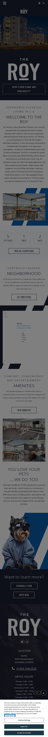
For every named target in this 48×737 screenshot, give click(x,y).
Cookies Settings (24, 720)
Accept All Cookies (24, 733)
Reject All (23, 726)
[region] (24, 718)
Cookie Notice (10, 716)
